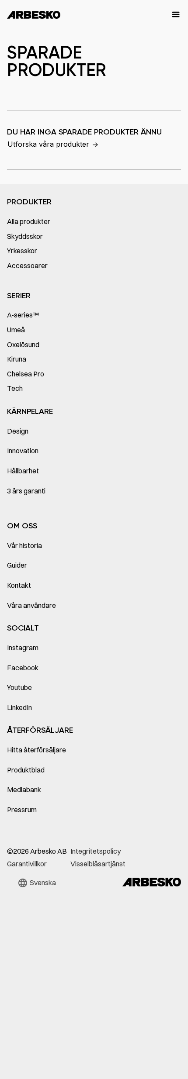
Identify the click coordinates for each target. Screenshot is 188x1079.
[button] (172, 15)
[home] (33, 15)
